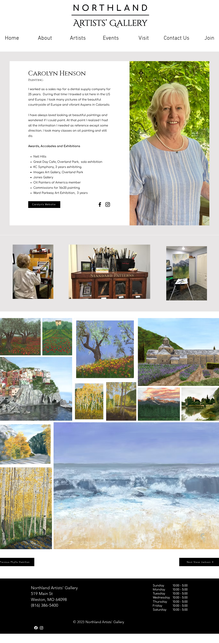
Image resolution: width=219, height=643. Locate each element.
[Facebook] (100, 204)
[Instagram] (108, 204)
